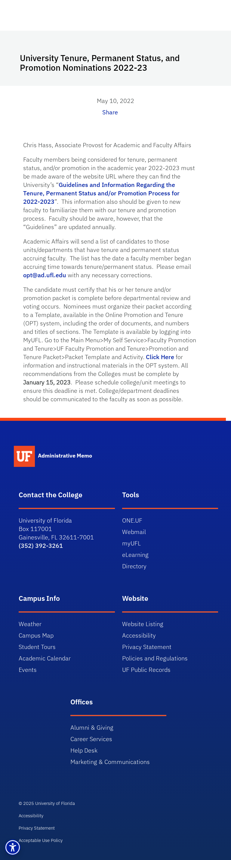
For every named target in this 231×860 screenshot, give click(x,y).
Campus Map (36, 635)
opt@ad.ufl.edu (44, 275)
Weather (30, 624)
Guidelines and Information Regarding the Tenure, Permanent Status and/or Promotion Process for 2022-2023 (101, 193)
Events (28, 670)
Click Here (160, 357)
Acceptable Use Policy (41, 840)
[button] (12, 847)
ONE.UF (132, 520)
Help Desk (83, 750)
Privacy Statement (146, 647)
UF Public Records (146, 670)
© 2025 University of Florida (47, 803)
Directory (134, 566)
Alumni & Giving (91, 727)
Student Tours (37, 647)
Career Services (91, 739)
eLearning (135, 555)
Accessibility (139, 635)
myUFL (131, 543)
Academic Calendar (45, 658)
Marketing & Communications (110, 762)
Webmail (134, 532)
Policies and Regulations (155, 658)
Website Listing (142, 624)
